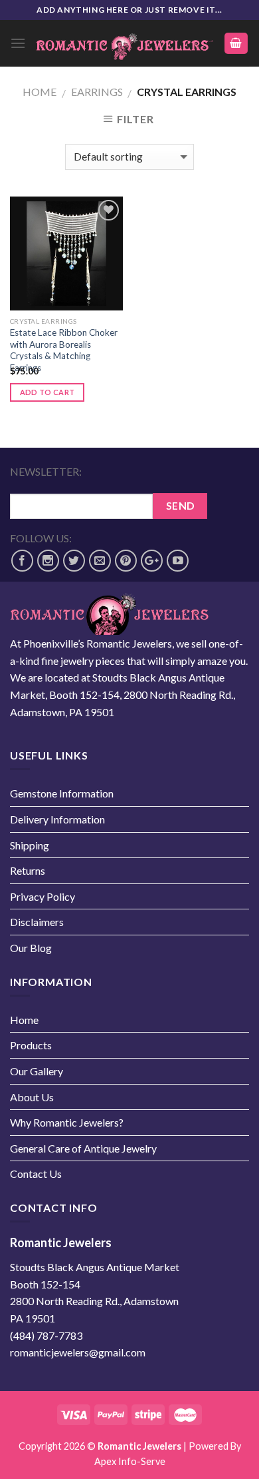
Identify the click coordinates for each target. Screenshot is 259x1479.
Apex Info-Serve (129, 1461)
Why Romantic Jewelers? (67, 1122)
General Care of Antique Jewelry (83, 1148)
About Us (32, 1097)
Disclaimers (37, 921)
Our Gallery (36, 1071)
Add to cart (47, 392)
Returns (27, 870)
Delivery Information (57, 819)
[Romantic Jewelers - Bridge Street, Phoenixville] (124, 43)
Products (31, 1045)
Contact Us (36, 1173)
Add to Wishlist (101, 235)
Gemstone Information (62, 793)
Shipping (29, 845)
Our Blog (31, 947)
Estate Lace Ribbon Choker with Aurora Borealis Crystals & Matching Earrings (64, 350)
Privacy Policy (42, 896)
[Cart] (236, 44)
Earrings (97, 91)
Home (39, 91)
